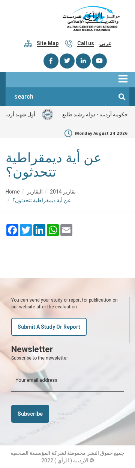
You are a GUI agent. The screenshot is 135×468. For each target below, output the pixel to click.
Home (13, 192)
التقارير (35, 192)
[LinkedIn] (83, 61)
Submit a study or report (49, 327)
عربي (105, 43)
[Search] (121, 96)
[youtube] (99, 61)
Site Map (47, 43)
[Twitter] (67, 61)
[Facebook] (51, 61)
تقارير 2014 (63, 192)
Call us (85, 43)
